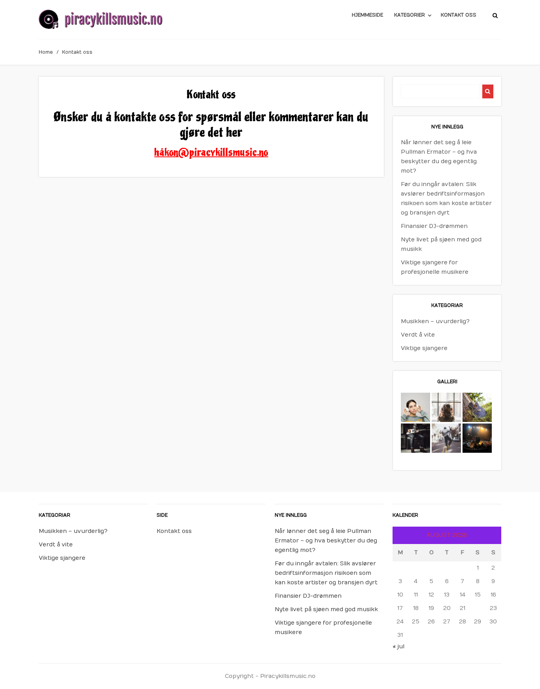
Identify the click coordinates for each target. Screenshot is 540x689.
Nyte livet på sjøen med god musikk (326, 609)
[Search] (487, 91)
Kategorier (409, 15)
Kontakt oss (458, 15)
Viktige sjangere (424, 348)
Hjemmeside (367, 15)
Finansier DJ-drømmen (434, 226)
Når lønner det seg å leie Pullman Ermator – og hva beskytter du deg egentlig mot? (326, 540)
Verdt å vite (418, 334)
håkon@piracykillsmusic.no (211, 152)
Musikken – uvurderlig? (435, 321)
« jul (398, 646)
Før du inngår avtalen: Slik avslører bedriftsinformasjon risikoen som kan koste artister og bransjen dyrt (326, 573)
